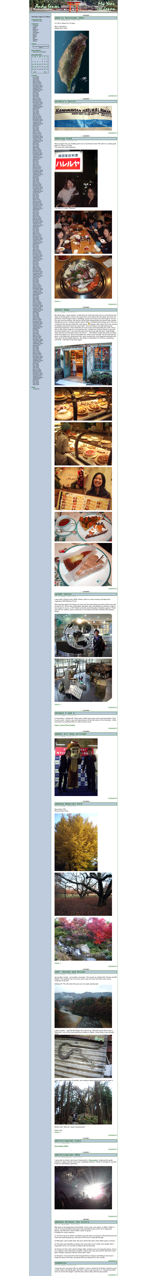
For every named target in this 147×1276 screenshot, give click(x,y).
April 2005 (36, 367)
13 (37, 64)
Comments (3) (112, 133)
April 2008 (36, 317)
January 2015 (37, 202)
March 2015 (36, 200)
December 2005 (38, 356)
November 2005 (38, 358)
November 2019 (38, 121)
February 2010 (37, 286)
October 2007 (37, 325)
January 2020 (37, 118)
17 (47, 64)
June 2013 (36, 229)
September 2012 (38, 242)
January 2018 (37, 152)
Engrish (68, 103)
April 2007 (36, 334)
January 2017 (37, 168)
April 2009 (36, 300)
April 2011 (36, 266)
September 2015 (38, 191)
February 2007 (37, 336)
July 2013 (35, 228)
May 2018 (36, 146)
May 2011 (36, 264)
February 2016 (37, 184)
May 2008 (36, 315)
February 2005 (37, 370)
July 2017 (35, 160)
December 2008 (38, 305)
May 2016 (36, 180)
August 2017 (37, 159)
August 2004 (37, 379)
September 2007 (38, 327)
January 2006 (37, 355)
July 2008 (35, 312)
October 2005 (37, 359)
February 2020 (37, 116)
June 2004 (36, 382)
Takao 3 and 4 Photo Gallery (65, 725)
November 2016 (38, 171)
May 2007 (36, 332)
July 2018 (35, 143)
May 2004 (36, 383)
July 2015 (35, 194)
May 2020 (36, 112)
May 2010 (36, 281)
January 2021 (37, 101)
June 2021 (36, 94)
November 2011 (37, 256)
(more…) (58, 301)
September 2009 (38, 293)
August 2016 (37, 176)
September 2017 (38, 157)
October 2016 (37, 173)
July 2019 (35, 126)
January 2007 (37, 338)
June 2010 (36, 280)
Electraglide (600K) (61, 1146)
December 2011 (37, 255)
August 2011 (36, 260)
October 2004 (37, 376)
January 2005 (37, 372)
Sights (67, 1224)
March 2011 (36, 267)
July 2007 (35, 329)
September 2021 (38, 90)
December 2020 (38, 102)
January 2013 (37, 236)
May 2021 (36, 95)
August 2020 (37, 108)
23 (45, 67)
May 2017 (36, 163)
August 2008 (37, 311)
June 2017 (36, 161)
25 (33, 69)
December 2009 (38, 288)
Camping (35, 25)
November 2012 (38, 239)
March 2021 (36, 98)
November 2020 (38, 104)
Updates (63, 715)
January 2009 (37, 304)
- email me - (36, 389)
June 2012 (36, 246)
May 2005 (36, 366)
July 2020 (35, 109)
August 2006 (37, 345)
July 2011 (35, 262)
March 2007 (36, 335)
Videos (68, 1143)
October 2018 (37, 139)
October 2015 (37, 190)
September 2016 (38, 174)
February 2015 (37, 201)
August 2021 (37, 91)
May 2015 (36, 197)
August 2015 (37, 192)
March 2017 (36, 166)
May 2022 (36, 78)
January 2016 (37, 185)
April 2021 (36, 97)
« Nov (34, 72)
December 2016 (38, 170)
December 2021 (38, 85)
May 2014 (36, 214)
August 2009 (37, 294)
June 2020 (36, 111)
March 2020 (36, 115)
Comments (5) (112, 1260)
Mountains (36, 32)
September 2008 (38, 310)
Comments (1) (112, 304)
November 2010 (38, 273)
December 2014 (38, 204)
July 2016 (35, 177)
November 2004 (38, 375)
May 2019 (36, 129)
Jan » (45, 72)
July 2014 (35, 211)
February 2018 (37, 150)
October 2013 (37, 223)
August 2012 (37, 243)
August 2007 (37, 328)
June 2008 (36, 314)
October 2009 (37, 291)
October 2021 (37, 88)
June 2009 (36, 297)
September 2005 (38, 360)
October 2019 (37, 122)
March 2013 (36, 233)
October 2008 (37, 308)
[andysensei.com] (73, 6)
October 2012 (37, 240)
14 (40, 64)
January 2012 (37, 253)
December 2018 (38, 136)
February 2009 (37, 303)
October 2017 (37, 156)
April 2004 (36, 384)
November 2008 (38, 307)
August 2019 (37, 125)
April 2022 (36, 80)
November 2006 (38, 341)
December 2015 (38, 187)
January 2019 (37, 135)
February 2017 (37, 167)
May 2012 (36, 247)
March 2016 (36, 183)
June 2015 (36, 195)
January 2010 (37, 287)
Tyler (34, 38)
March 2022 (36, 81)
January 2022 (37, 84)
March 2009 (36, 301)
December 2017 (38, 153)
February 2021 (37, 99)
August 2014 (37, 209)
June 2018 (36, 145)
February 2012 (37, 252)
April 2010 (36, 283)
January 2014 (37, 219)
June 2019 (36, 128)
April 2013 (36, 232)
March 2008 (36, 318)
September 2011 (38, 259)
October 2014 (37, 207)
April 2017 (36, 164)
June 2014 (36, 212)
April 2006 (36, 351)
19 (35, 67)
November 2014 (38, 205)
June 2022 (36, 77)
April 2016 (36, 181)
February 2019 (37, 133)
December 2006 (38, 339)
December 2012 (38, 238)
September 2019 (38, 123)
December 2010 (38, 271)
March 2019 (36, 132)
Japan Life (68, 1157)
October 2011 (37, 257)
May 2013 (36, 231)
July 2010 (35, 279)
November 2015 (38, 188)
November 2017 (38, 154)
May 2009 (36, 298)
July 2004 (35, 380)
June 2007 (36, 331)
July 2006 (35, 346)
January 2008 (37, 321)
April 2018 (36, 147)
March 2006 (36, 352)
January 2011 (37, 270)
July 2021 (35, 92)
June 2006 (36, 348)
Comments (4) (112, 95)
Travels (68, 20)
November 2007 (38, 324)
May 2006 (36, 349)
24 (47, 67)
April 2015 (36, 198)
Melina (35, 31)
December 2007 (38, 322)
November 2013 (38, 222)
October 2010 (37, 274)
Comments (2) (112, 728)
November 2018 (38, 137)
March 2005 (36, 369)
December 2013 (38, 221)
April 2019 (36, 130)
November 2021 (38, 87)
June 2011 (36, 263)
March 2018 (36, 149)
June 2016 (36, 178)
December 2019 (38, 119)
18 (33, 67)
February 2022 (37, 82)
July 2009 (35, 295)
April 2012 (36, 249)
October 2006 (37, 342)
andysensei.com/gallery (39, 52)
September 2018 (38, 140)
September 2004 (38, 377)
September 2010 (38, 276)
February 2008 (37, 319)
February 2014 (37, 218)
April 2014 (36, 215)
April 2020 (36, 113)
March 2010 (36, 284)
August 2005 (37, 362)
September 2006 (38, 343)
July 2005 (35, 363)
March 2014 (36, 216)
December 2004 (38, 373)
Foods (34, 28)
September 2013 (38, 225)
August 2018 (37, 142)
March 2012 (36, 250)
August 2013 (37, 226)
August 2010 (37, 277)
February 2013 (37, 235)
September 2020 (38, 106)
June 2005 (36, 365)
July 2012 (35, 245)
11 (33, 64)
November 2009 (38, 290)
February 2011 (37, 269)
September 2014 (38, 208)
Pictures (63, 20)
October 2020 (37, 105)
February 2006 (37, 353)
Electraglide (93, 1160)
